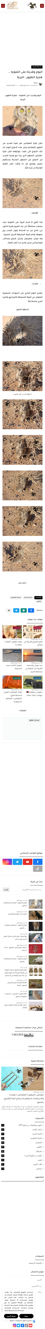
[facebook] (37, 862)
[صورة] (35, 904)
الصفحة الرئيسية (35, 1263)
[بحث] (3, 6)
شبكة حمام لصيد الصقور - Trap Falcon (15, 949)
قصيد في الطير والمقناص (17, 914)
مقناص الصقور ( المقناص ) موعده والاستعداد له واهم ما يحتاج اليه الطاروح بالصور (24, 1099)
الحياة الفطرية (16, 597)
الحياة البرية (37, 67)
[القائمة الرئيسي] (42, 6)
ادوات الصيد (22, 1129)
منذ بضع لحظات (36, 639)
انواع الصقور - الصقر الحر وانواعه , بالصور (15, 904)
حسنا (26, 1316)
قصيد (22, 1160)
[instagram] (7, 862)
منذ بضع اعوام (21, 900)
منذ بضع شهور (20, 1002)
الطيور (39, 601)
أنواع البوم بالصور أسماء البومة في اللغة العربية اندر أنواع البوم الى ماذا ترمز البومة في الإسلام (16, 973)
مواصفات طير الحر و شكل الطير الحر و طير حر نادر (15, 938)
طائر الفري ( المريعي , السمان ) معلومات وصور (15, 995)
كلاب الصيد (22, 1164)
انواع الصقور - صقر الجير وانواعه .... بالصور (15, 960)
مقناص (22, 1169)
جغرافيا (22, 1151)
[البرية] (22, 5)
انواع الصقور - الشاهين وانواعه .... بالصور (16, 926)
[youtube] (27, 862)
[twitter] (17, 862)
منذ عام (22, 934)
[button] (31, 610)
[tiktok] (37, 869)
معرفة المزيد (11, 1316)
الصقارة (22, 1142)
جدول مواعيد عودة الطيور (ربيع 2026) (16, 1006)
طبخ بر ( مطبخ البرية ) (22, 1155)
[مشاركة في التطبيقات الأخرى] (9, 610)
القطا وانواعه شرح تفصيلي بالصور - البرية (17, 984)
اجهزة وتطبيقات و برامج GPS (22, 1125)
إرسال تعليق (34, 720)
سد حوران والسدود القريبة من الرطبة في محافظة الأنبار (33, 669)
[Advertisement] (22, 36)
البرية (12, 1321)
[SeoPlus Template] (33, 1321)
